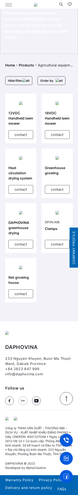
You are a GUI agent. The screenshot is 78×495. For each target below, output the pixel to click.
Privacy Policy (51, 480)
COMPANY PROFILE (74, 247)
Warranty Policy (19, 480)
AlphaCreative (36, 468)
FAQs (61, 489)
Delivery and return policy (28, 488)
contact (21, 134)
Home (10, 65)
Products (26, 65)
